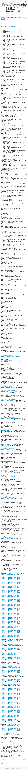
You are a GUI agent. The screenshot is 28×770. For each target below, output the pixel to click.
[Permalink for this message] (26, 18)
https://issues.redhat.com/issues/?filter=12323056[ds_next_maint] (8, 347)
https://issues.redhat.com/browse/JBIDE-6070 (11, 723)
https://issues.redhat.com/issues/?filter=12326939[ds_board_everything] (9, 394)
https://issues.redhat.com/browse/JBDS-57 (10, 719)
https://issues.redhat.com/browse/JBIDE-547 (11, 706)
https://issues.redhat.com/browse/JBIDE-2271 (11, 635)
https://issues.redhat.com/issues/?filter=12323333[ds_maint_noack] (8, 449)
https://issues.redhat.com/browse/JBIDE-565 (11, 709)
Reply (3, 759)
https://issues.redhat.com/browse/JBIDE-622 (11, 714)
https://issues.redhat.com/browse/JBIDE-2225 (11, 632)
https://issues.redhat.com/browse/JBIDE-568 (11, 594)
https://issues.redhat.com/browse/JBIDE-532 (11, 693)
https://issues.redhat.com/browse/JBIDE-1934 (11, 596)
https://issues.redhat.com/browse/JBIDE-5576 (11, 601)
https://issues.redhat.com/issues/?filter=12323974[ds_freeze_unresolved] (9, 443)
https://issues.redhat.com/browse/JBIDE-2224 (11, 610)
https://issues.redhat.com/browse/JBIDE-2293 (11, 634)
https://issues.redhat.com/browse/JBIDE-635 (11, 657)
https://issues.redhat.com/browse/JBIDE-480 (11, 605)
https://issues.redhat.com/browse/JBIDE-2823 (11, 725)
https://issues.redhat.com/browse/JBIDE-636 (11, 581)
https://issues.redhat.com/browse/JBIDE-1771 (11, 656)
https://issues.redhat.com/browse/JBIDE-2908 (11, 577)
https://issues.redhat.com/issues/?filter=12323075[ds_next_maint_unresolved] (10, 361)
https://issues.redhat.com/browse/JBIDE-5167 (11, 586)
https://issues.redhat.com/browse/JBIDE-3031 (11, 622)
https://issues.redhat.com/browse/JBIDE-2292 (11, 623)
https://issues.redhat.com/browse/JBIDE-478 (11, 578)
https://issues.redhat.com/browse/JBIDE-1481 (11, 631)
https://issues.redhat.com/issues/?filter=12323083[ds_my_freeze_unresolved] (10, 452)
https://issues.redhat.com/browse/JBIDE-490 (11, 583)
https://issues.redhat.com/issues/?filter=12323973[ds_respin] (14, 511)
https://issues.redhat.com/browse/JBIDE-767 (11, 592)
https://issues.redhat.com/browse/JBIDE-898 (11, 703)
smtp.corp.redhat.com (5, 567)
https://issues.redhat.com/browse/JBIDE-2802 (11, 694)
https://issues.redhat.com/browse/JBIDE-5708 (11, 675)
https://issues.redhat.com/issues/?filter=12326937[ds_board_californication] (9, 526)
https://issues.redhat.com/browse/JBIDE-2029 (11, 670)
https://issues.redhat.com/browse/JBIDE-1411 (11, 648)
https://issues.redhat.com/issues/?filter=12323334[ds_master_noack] (8, 387)
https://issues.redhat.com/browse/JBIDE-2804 (11, 617)
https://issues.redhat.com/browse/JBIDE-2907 (11, 625)
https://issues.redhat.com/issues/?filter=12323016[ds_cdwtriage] (8, 399)
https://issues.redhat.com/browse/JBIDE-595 (11, 697)
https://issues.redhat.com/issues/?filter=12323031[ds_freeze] (14, 519)
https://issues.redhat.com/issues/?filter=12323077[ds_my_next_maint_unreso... (10, 548)
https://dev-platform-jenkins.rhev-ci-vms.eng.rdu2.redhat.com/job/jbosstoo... (9, 25)
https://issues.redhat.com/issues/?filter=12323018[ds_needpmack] (8, 498)
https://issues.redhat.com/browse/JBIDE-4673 (11, 587)
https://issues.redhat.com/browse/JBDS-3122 (11, 640)
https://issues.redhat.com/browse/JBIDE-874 (11, 649)
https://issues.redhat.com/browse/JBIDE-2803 (11, 613)
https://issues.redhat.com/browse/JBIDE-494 (11, 579)
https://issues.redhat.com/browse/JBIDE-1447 (11, 574)
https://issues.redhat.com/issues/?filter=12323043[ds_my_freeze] (8, 429)
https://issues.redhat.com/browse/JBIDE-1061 (11, 658)
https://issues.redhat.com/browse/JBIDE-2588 (11, 629)
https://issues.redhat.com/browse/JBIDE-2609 (11, 618)
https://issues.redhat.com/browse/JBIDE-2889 (11, 729)
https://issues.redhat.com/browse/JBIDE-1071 (11, 609)
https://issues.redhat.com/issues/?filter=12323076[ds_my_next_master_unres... (10, 532)
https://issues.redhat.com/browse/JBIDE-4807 (11, 728)
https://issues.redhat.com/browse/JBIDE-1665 (11, 679)
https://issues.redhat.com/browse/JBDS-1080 (11, 720)
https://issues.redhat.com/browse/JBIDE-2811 (11, 614)
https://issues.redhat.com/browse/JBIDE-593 (11, 696)
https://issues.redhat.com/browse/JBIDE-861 (11, 702)
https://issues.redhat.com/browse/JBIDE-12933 (11, 711)
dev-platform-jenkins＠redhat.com (13, 17)
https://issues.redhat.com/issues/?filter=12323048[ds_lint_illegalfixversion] (9, 477)
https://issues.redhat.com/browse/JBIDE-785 (11, 690)
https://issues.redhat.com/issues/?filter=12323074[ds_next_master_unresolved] (10, 356)
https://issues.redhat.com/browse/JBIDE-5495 (11, 730)
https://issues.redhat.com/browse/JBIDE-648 (11, 608)
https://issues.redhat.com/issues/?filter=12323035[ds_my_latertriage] (8, 553)
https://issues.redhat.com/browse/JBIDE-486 (11, 599)
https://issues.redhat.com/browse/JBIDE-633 (11, 585)
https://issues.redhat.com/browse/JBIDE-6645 (11, 684)
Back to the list (5, 763)
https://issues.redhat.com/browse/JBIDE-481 (11, 607)
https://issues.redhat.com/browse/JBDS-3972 (11, 619)
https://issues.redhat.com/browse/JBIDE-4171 (11, 643)
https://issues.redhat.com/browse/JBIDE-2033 (11, 672)
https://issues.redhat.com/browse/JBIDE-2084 (11, 638)
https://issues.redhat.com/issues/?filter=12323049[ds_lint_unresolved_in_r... (9, 486)
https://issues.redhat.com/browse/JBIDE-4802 (11, 687)
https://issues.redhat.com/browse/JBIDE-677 (11, 701)
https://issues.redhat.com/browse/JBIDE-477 (11, 588)
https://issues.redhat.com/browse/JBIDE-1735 (11, 595)
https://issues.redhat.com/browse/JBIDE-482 (11, 604)
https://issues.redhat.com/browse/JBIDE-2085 (11, 671)
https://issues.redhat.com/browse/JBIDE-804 (11, 688)
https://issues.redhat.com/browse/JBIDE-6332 (11, 590)
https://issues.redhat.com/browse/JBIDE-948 (11, 689)
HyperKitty (14, 768)
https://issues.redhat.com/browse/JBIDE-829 (11, 600)
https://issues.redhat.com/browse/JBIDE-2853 (11, 636)
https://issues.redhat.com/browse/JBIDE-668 (11, 712)
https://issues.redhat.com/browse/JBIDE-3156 (11, 591)
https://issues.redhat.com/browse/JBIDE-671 (11, 698)
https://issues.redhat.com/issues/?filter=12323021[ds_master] (14, 434)
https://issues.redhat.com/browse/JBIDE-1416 (11, 678)
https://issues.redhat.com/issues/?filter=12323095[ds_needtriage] (8, 492)
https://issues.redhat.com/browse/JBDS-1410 (11, 627)
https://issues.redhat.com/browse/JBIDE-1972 (11, 663)
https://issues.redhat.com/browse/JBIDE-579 (11, 692)
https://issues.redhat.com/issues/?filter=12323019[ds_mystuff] (14, 379)
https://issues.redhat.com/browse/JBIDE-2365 (11, 644)
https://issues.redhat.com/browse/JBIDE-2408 (11, 715)
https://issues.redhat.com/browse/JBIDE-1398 (11, 668)
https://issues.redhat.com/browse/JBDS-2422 (11, 666)
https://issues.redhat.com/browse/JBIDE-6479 (11, 683)
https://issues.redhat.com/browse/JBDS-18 (10, 653)
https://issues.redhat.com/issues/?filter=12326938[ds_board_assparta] (8, 460)
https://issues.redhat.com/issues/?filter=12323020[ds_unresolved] (8, 391)
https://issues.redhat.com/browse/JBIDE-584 (11, 716)
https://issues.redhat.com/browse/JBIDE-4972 (11, 621)
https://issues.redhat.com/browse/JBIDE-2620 (11, 630)
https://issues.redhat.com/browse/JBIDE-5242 (11, 598)
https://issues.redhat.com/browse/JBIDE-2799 (11, 582)
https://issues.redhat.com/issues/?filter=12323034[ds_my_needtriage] (8, 412)
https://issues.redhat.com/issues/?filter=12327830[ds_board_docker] (8, 406)
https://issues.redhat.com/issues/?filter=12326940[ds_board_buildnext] (8, 538)
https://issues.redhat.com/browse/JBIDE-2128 (11, 616)
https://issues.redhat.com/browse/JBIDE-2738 (11, 732)
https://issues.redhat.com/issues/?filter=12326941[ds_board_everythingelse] (9, 418)
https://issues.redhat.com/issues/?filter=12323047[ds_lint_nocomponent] (9, 366)
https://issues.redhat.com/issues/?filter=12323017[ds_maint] (13, 503)
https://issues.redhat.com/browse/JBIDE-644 (11, 699)
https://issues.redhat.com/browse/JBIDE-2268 (11, 576)
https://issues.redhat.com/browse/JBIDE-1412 (11, 680)
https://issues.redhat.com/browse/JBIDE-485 (11, 603)
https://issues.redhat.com (6, 563)
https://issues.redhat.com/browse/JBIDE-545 (11, 707)
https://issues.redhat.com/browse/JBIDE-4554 (11, 661)
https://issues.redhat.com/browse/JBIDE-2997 (11, 626)
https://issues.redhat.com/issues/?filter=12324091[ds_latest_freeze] (8, 372)
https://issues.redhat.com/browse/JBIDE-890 (11, 710)
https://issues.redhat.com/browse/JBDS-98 (10, 652)
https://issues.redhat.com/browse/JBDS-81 (10, 654)
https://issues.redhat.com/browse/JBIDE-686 (11, 705)
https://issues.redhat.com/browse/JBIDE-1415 (11, 647)
